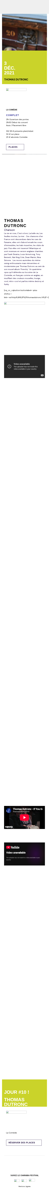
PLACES (13, 147)
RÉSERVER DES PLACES (22, 1142)
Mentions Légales (25, 1186)
